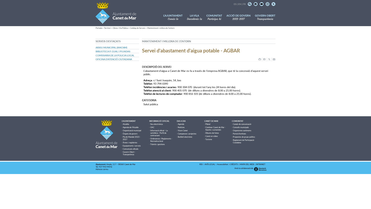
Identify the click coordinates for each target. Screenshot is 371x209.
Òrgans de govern (130, 134)
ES (235, 4)
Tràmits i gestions (157, 144)
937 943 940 (104, 167)
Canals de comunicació (242, 124)
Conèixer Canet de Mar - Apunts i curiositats (215, 128)
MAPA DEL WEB (247, 164)
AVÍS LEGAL (210, 164)
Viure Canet (183, 130)
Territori (107, 28)
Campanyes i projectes (187, 134)
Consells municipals (241, 127)
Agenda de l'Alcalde (131, 127)
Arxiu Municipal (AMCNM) (111, 47)
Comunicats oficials (130, 149)
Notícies (181, 127)
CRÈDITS (234, 164)
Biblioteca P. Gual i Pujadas (113, 51)
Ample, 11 (110, 164)
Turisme (208, 139)
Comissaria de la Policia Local (115, 55)
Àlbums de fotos (212, 133)
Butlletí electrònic (185, 137)
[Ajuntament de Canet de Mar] (115, 22)
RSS (201, 164)
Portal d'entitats (239, 134)
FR (244, 4)
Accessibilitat (222, 164)
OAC (152, 127)
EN (239, 4)
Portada (99, 28)
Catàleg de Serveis (137, 28)
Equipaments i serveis (132, 146)
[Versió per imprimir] (259, 59)
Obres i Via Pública (120, 28)
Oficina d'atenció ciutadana (114, 59)
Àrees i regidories (130, 142)
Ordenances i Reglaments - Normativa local (161, 139)
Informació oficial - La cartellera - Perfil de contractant (159, 133)
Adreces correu (102, 169)
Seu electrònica (156, 124)
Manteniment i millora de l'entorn (160, 28)
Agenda (181, 124)
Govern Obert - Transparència (129, 153)
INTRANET (260, 164)
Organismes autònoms (242, 130)
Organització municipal (132, 130)
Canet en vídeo (211, 136)
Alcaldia (126, 124)
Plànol (207, 124)
